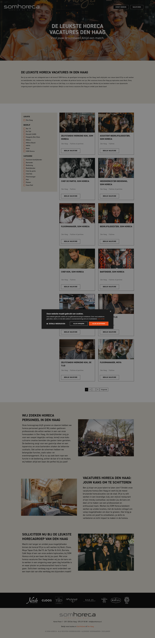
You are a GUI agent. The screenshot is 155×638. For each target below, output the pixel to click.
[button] (56, 323)
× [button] (110, 311)
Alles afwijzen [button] (78, 323)
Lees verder (101, 319)
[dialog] (77, 319)
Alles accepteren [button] (98, 323)
